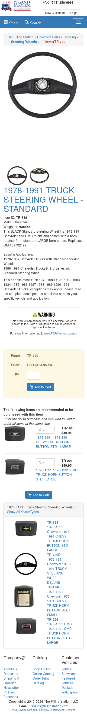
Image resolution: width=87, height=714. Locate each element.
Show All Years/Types (23, 511)
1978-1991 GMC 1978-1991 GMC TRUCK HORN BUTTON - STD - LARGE (59, 631)
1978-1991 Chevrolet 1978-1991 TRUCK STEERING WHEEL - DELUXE (59, 568)
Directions (10, 673)
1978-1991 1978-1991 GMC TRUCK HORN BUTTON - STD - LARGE (56, 474)
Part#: (15, 355)
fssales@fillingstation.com (49, 706)
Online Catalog (43, 673)
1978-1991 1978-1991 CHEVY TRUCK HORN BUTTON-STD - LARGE (53, 442)
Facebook (10, 696)
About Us (10, 669)
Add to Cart (42, 387)
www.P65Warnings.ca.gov (60, 333)
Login (73, 13)
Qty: (16, 374)
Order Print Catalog (40, 680)
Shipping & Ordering (11, 680)
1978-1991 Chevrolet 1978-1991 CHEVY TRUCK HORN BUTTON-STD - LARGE (59, 536)
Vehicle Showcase (69, 671)
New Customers (55, 13)
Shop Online (41, 669)
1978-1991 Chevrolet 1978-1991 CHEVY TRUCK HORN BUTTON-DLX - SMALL (59, 601)
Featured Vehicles (68, 680)
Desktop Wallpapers (69, 689)
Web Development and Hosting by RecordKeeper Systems (43, 709)
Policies (9, 692)
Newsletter (11, 687)
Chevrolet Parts (48, 37)
